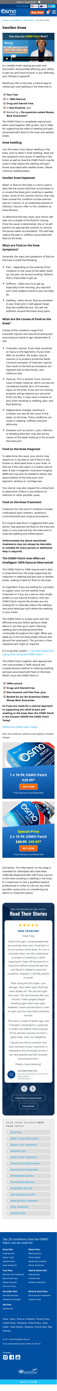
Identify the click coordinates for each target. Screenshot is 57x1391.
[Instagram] (5, 1359)
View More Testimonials (28, 1098)
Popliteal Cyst (18, 1150)
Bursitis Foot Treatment (13, 1274)
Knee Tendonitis (19, 1206)
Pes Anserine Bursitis (22, 1182)
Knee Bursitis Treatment (24, 1169)
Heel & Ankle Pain (37, 1270)
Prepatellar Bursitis (21, 1188)
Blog (50, 1327)
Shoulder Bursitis (10, 1295)
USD (36, 6)
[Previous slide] (24, 1089)
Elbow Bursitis (34, 1253)
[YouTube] (18, 1359)
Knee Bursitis (9, 1253)
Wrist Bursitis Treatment (39, 1295)
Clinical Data (40, 1327)
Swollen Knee (17, 1213)
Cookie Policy (9, 1323)
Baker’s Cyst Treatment (23, 1144)
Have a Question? (26, 2)
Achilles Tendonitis (36, 1282)
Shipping (28, 1327)
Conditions (16, 20)
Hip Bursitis (8, 1308)
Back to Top (27, 1381)
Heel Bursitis (34, 1274)
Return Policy (34, 1323)
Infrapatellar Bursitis (22, 1175)
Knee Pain (29, 20)
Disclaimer (28, 1106)
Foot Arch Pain (9, 1286)
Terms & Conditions (26, 1319)
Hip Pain (7, 1304)
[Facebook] (11, 1359)
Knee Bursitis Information (25, 1163)
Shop (44, 1323)
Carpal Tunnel (34, 1299)
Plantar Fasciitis (10, 1282)
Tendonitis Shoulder (12, 1299)
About (12, 1319)
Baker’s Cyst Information (24, 1138)
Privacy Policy (43, 1319)
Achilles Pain (34, 1278)
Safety (6, 1327)
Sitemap (6, 1331)
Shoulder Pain (10, 1291)
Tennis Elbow (34, 1257)
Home (5, 20)
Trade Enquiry (16, 1327)
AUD (44, 6)
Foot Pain (8, 1270)
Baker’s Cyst (8, 1257)
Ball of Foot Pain (10, 1278)
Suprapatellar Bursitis (22, 1194)
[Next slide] (32, 1089)
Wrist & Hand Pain (38, 1291)
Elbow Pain (34, 1249)
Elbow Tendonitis (36, 1265)
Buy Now (37, 12)
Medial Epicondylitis (37, 1261)
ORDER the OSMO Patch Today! (19, 727)
